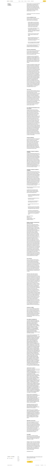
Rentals (18, 458)
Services (18, 457)
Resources (18, 459)
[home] (10, 1)
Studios (18, 456)
